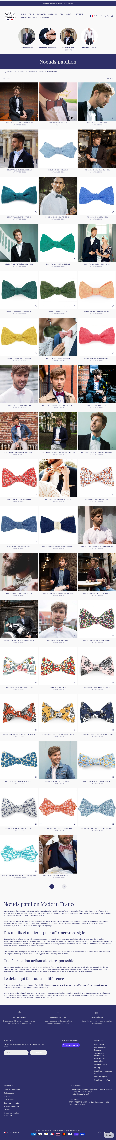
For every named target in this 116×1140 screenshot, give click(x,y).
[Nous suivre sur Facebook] (99, 1132)
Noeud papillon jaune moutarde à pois (58, 593)
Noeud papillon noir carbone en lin (19, 123)
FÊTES (35, 17)
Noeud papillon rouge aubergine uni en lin (58, 405)
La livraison (8, 1096)
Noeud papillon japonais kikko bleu (96, 782)
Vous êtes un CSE (100, 1064)
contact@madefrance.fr (80, 1094)
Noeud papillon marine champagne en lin (58, 546)
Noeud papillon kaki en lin (58, 311)
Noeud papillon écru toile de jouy (19, 593)
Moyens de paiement (11, 1106)
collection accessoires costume (62, 995)
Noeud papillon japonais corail (97, 499)
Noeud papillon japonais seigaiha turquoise (19, 876)
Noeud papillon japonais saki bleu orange (97, 829)
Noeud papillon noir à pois (97, 123)
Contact (7, 1110)
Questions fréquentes (11, 1103)
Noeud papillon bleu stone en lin (57, 217)
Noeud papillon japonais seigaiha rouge (58, 876)
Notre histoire (99, 1044)
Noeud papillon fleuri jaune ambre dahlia (58, 735)
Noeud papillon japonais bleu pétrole (19, 782)
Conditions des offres (102, 1080)
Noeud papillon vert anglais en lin (19, 311)
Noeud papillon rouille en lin (97, 405)
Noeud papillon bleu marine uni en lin (96, 170)
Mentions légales (100, 1077)
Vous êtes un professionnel (99, 1054)
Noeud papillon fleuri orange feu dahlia (19, 735)
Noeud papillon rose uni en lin (19, 405)
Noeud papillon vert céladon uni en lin (19, 264)
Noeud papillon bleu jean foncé (19, 546)
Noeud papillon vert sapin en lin (58, 264)
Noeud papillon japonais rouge (19, 499)
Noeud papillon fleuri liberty (58, 640)
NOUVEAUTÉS (25, 17)
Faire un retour (9, 1100)
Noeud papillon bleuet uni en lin (97, 217)
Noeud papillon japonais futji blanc (19, 829)
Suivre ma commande (12, 1089)
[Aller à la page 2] (64, 886)
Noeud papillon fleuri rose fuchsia (96, 640)
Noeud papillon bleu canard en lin (19, 217)
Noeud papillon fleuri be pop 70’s (58, 782)
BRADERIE (79, 14)
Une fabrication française (100, 1049)
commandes (73, 1040)
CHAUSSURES (41, 14)
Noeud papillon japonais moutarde (58, 499)
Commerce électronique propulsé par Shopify (65, 1130)
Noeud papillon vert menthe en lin (97, 264)
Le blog (97, 1068)
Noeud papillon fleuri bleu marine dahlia (97, 735)
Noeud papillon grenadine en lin (96, 358)
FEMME (31, 14)
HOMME (23, 14)
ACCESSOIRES (52, 14)
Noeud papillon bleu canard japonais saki (97, 452)
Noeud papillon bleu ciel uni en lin (19, 170)
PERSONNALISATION (67, 14)
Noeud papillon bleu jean (58, 170)
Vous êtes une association (99, 1060)
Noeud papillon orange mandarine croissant (97, 546)
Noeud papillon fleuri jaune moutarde (19, 640)
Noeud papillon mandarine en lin (96, 311)
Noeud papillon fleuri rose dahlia (97, 688)
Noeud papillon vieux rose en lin (58, 358)
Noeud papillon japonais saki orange (58, 829)
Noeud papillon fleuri (58, 688)
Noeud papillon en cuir (58, 123)
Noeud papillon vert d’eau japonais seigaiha (58, 452)
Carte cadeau (9, 1093)
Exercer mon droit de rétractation (11, 1114)
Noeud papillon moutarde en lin (19, 358)
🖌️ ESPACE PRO (45, 17)
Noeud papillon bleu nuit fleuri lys (96, 593)
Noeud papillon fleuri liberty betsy (19, 688)
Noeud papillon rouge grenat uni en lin (19, 452)
